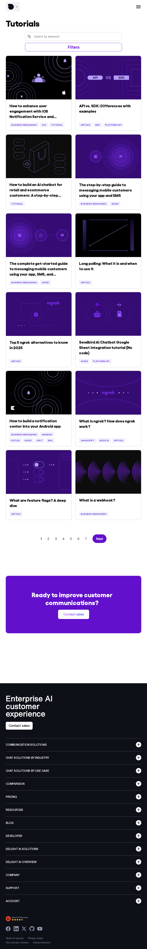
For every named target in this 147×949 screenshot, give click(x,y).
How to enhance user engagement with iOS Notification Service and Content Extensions (32, 111)
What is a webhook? (97, 499)
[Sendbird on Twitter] (24, 928)
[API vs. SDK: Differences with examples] (108, 77)
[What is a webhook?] (108, 472)
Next (99, 538)
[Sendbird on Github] (31, 928)
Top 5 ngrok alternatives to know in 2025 (39, 345)
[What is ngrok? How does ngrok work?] (108, 393)
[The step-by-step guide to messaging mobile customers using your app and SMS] (108, 156)
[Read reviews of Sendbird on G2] (33, 918)
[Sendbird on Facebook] (8, 928)
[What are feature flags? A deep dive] (39, 472)
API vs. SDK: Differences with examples (105, 108)
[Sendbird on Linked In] (16, 928)
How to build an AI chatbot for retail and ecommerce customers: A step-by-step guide (36, 190)
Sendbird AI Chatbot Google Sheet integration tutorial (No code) (105, 347)
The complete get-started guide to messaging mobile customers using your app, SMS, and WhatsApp (39, 268)
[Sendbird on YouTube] (39, 928)
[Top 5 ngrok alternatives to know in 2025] (39, 314)
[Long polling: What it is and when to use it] (108, 235)
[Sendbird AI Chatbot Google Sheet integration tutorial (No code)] (108, 314)
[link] (73, 614)
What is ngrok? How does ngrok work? (107, 423)
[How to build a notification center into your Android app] (39, 392)
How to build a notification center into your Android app (35, 423)
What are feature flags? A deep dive (38, 503)
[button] (13, 6)
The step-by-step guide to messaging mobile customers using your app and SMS (105, 189)
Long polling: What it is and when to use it (108, 266)
